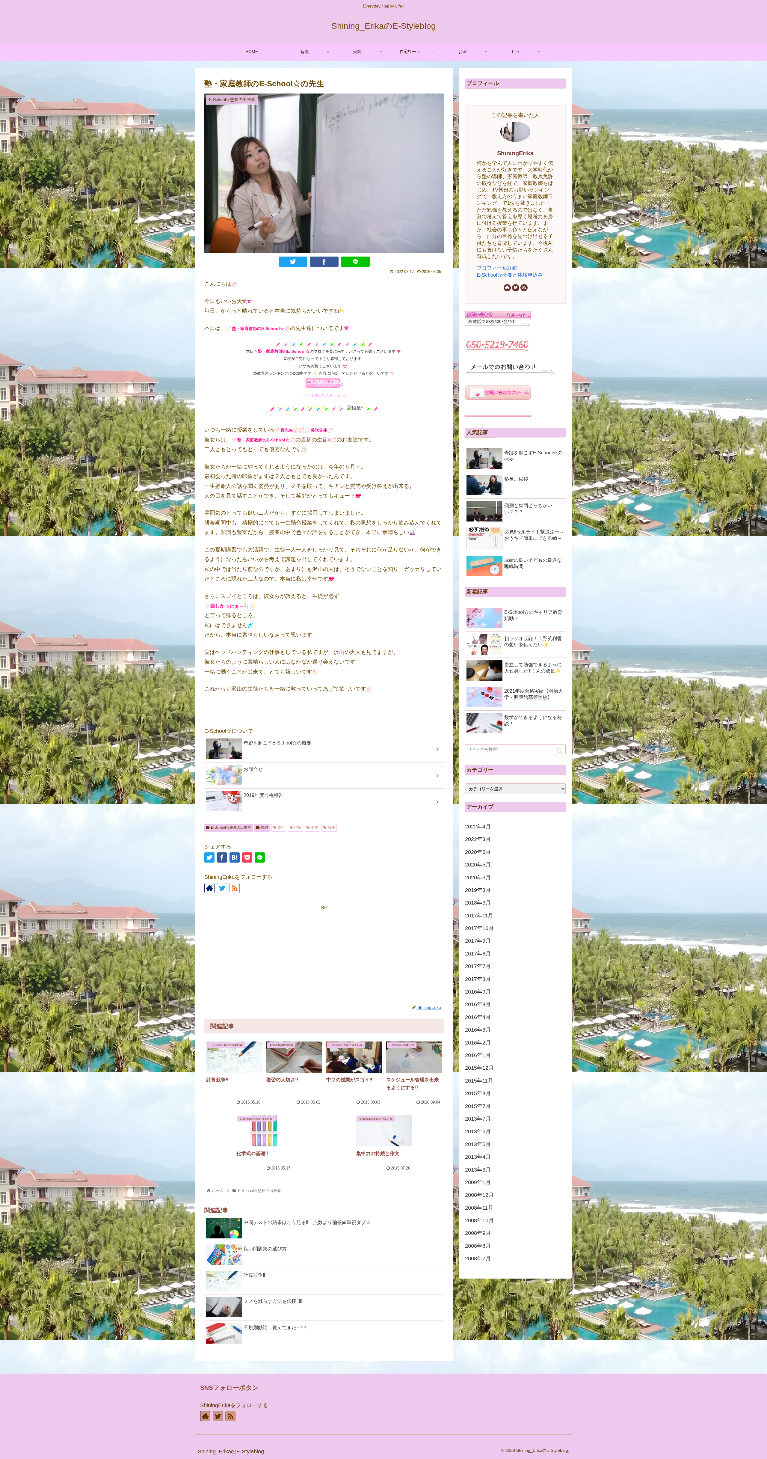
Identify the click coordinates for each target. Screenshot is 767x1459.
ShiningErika (515, 153)
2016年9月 (478, 992)
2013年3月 (478, 1170)
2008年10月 (479, 1220)
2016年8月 (478, 1004)
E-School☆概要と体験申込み (510, 275)
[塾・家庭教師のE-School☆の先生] (235, 857)
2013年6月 (478, 1131)
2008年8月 (478, 1246)
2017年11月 (479, 916)
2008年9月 (478, 1233)
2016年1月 (478, 1055)
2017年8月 (478, 954)
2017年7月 (478, 966)
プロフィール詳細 (497, 268)
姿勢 (314, 827)
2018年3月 (478, 903)
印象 (297, 827)
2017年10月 (479, 928)
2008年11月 (479, 1208)
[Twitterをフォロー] (222, 888)
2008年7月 (478, 1258)
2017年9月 (478, 941)
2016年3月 (478, 1030)
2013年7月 (478, 1119)
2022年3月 (478, 839)
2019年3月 (478, 890)
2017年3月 (478, 979)
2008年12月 (479, 1195)
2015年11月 (479, 1081)
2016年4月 (478, 1017)
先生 (281, 827)
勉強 (264, 827)
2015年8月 (478, 1093)
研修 (331, 827)
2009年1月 (478, 1182)
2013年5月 (478, 1144)
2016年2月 (478, 1043)
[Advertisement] (324, 954)
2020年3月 (478, 878)
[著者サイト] (209, 888)
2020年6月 (478, 852)
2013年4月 (478, 1157)
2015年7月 (478, 1106)
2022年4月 (478, 827)
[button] (559, 751)
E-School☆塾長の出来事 (231, 827)
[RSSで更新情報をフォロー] (235, 888)
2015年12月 (479, 1068)
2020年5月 (478, 865)
